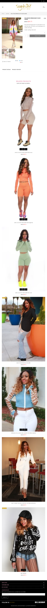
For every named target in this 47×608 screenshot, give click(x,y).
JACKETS (7, 13)
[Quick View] (21, 149)
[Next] (45, 18)
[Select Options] (23, 149)
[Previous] (44, 18)
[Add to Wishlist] (26, 149)
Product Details (6, 69)
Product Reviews (16, 69)
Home (3, 13)
